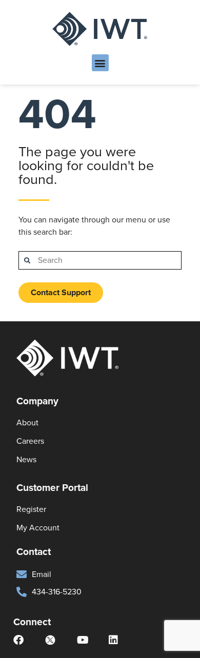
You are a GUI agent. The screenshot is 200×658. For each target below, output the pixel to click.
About (27, 422)
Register (31, 509)
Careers (30, 441)
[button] (100, 62)
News (26, 459)
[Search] (27, 260)
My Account (37, 527)
